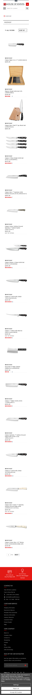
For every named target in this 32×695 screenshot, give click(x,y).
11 (12, 301)
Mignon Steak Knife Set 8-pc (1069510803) (13, 91)
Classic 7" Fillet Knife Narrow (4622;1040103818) (13, 331)
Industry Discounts (9, 617)
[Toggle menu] (4, 7)
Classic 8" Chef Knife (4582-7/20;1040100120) (13, 297)
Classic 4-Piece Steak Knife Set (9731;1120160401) (14, 158)
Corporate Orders (8, 619)
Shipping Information (9, 607)
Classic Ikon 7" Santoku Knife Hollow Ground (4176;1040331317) (16, 192)
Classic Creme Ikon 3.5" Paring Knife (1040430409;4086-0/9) (14, 543)
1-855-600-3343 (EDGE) (12, 594)
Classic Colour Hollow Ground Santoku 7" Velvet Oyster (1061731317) (14, 228)
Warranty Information (9, 615)
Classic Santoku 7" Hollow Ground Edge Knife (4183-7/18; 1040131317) (15, 436)
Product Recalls (8, 622)
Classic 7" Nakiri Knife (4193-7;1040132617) (14, 401)
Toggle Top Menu (16, 1)
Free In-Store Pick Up (9, 592)
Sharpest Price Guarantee (10, 612)
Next (16, 555)
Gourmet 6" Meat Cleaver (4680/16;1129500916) (12, 367)
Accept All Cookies (16, 692)
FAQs (5, 624)
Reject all (16, 688)
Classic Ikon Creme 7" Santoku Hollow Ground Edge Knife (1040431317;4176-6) (14, 506)
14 (12, 476)
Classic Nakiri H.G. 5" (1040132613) (16, 60)
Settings (16, 685)
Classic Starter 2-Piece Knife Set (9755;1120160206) (14, 263)
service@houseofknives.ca (12, 597)
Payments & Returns (9, 610)
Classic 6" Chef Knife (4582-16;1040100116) (13, 471)
